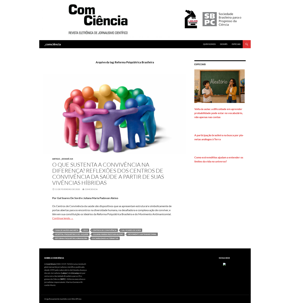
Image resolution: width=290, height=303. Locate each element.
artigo (56, 159)
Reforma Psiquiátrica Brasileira (71, 238)
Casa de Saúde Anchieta (66, 230)
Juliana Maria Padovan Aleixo (108, 234)
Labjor (64, 273)
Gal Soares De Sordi (131, 230)
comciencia (91, 189)
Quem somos (209, 44)
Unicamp (75, 273)
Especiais (236, 44)
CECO (85, 230)
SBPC (62, 279)
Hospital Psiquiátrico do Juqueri (71, 234)
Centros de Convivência (105, 230)
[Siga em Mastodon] (224, 264)
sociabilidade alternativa (105, 238)
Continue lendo (62, 218)
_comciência (52, 44)
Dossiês (223, 44)
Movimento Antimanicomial (142, 234)
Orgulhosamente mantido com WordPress (62, 299)
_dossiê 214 (67, 159)
